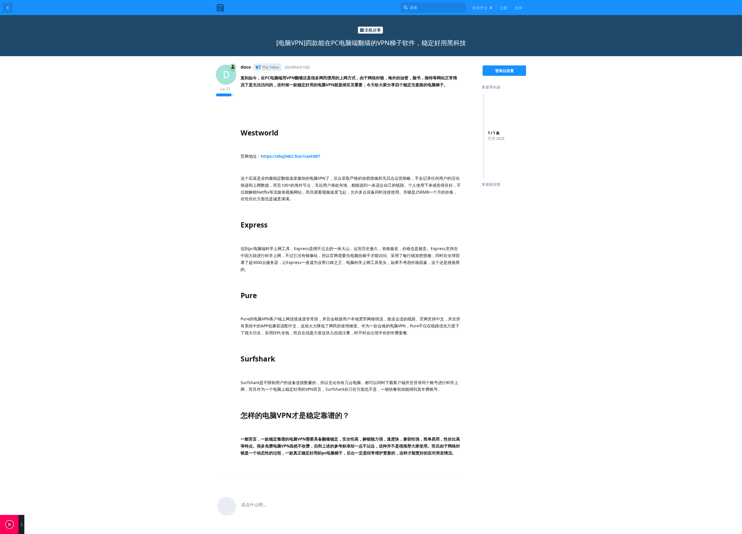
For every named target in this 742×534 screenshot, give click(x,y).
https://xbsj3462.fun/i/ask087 (290, 156)
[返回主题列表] (7, 7)
